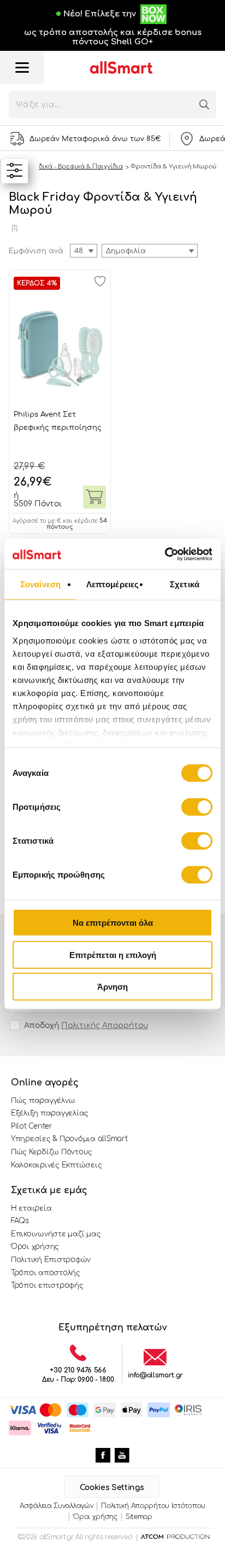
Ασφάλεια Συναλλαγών (56, 1506)
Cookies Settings (112, 1487)
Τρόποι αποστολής (45, 1273)
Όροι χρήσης (35, 1247)
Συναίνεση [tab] (40, 584)
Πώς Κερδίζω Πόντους (51, 1152)
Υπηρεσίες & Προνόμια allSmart (69, 1139)
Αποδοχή (86, 1025)
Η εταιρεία (31, 1208)
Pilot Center (31, 1126)
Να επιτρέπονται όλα (113, 922)
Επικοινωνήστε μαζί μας (55, 1234)
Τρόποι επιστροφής (47, 1285)
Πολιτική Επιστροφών (51, 1260)
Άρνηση (112, 986)
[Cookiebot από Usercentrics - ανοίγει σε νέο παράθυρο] (164, 554)
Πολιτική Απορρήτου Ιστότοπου (153, 1506)
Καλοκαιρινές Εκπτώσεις (56, 1165)
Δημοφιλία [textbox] (126, 251)
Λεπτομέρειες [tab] (112, 584)
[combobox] (150, 251)
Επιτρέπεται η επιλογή (112, 954)
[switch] (196, 807)
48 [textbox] (78, 251)
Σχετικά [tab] (184, 584)
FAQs (20, 1221)
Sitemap (139, 1517)
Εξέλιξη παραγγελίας (49, 1113)
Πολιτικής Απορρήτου (104, 1025)
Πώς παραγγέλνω (43, 1101)
